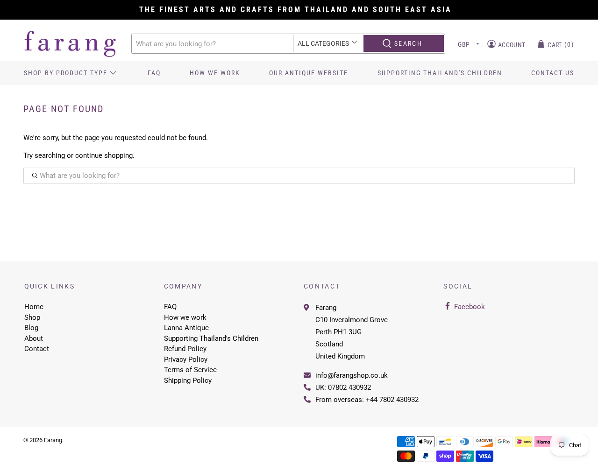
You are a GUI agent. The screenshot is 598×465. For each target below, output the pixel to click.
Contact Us (552, 73)
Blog (31, 328)
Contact (36, 349)
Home (33, 307)
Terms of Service (190, 370)
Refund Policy (185, 349)
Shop (32, 317)
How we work (215, 73)
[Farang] (70, 43)
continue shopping (104, 155)
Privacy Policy (185, 359)
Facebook (469, 307)
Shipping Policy (188, 380)
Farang (325, 307)
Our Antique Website (308, 73)
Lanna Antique (186, 328)
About (33, 338)
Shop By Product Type (65, 73)
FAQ (154, 73)
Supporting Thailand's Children (439, 73)
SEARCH (408, 43)
